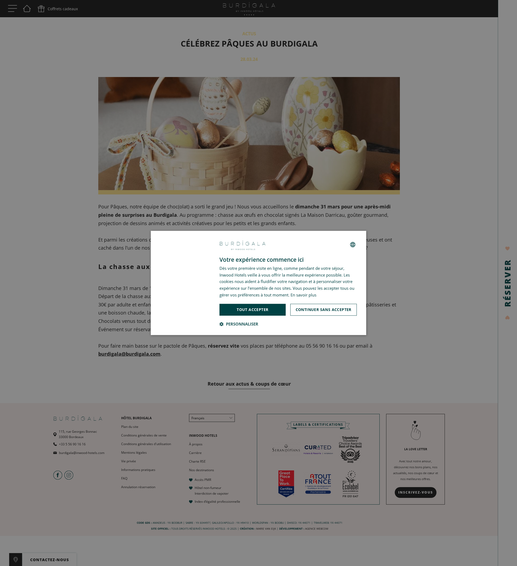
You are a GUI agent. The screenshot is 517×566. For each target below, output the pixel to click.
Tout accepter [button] (252, 309)
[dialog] (258, 283)
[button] (238, 324)
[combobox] (352, 244)
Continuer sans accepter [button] (323, 309)
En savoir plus (303, 295)
